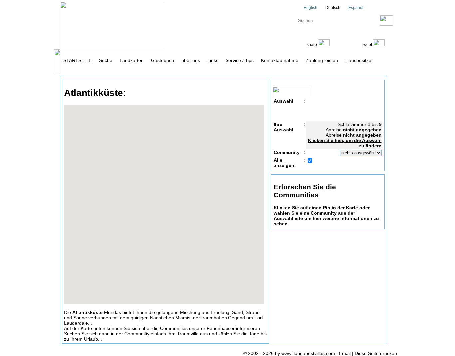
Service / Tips (240, 60)
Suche (105, 60)
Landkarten (132, 60)
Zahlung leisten (322, 60)
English (310, 7)
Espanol (355, 7)
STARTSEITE (77, 60)
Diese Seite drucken (376, 353)
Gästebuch (162, 60)
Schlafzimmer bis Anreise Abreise (345, 135)
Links (212, 60)
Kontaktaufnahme (279, 60)
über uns (190, 60)
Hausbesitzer (359, 60)
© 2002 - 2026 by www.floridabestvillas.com (289, 353)
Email (345, 353)
